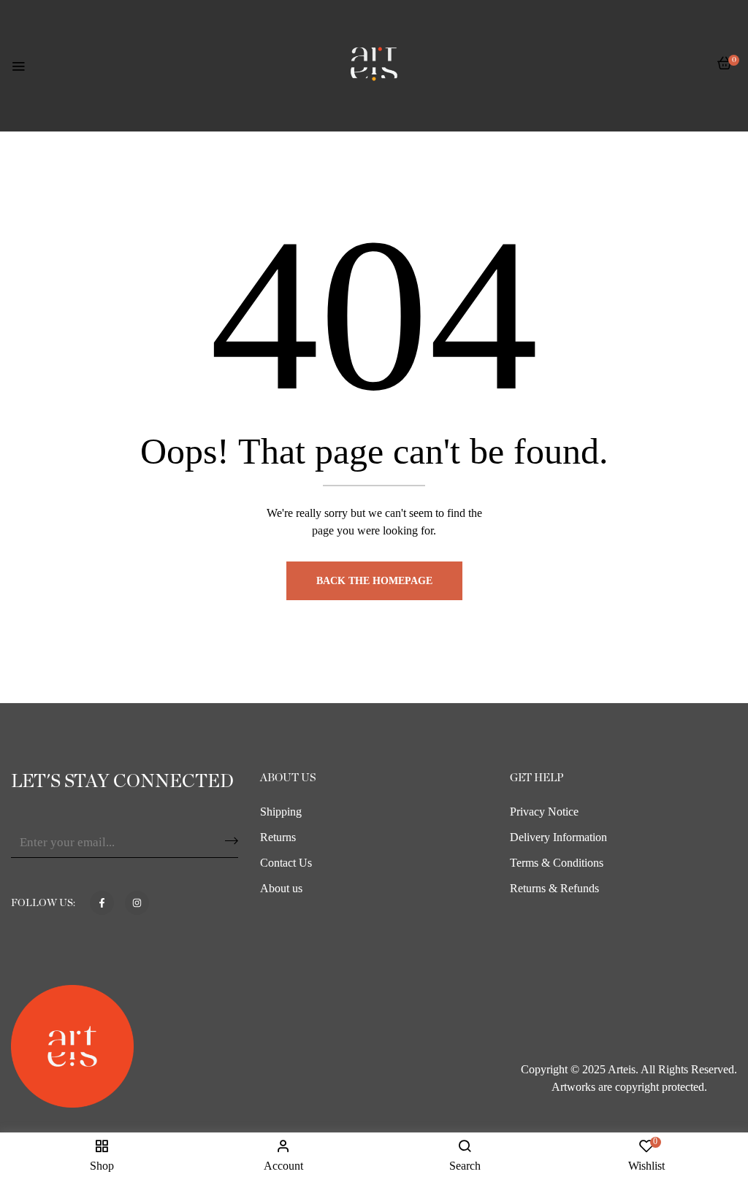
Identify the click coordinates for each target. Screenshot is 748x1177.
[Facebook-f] (102, 903)
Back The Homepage (374, 580)
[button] (724, 70)
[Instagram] (137, 903)
